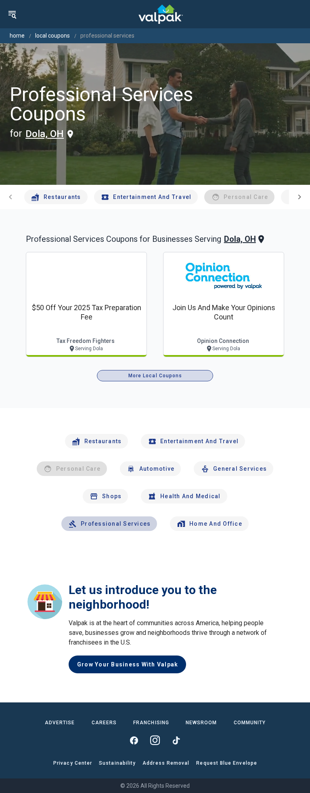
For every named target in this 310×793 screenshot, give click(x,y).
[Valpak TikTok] (176, 740)
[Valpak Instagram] (155, 740)
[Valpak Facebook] (134, 740)
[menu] (12, 14)
